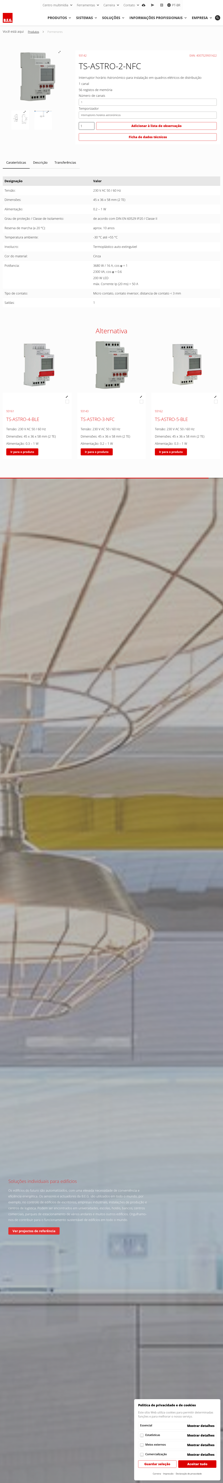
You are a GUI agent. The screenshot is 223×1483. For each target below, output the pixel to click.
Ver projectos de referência (34, 1231)
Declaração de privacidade (189, 1473)
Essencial (146, 1425)
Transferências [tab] (65, 162)
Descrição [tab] (40, 162)
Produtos (33, 31)
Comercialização (156, 1454)
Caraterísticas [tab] (16, 162)
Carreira (157, 1473)
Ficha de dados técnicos (148, 137)
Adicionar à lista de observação (156, 126)
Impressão (168, 1473)
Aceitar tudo (197, 1464)
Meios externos (155, 1444)
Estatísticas (152, 1435)
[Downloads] (143, 5)
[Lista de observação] (161, 5)
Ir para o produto (22, 452)
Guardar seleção (157, 1464)
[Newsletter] (152, 5)
